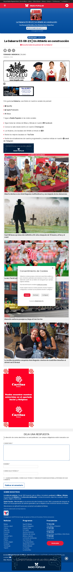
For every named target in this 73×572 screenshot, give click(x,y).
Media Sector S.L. (39, 301)
